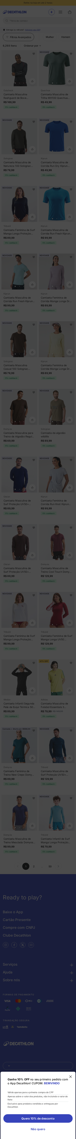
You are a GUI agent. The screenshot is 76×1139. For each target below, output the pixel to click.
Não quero (38, 1129)
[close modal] (70, 1077)
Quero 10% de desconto (37, 1118)
